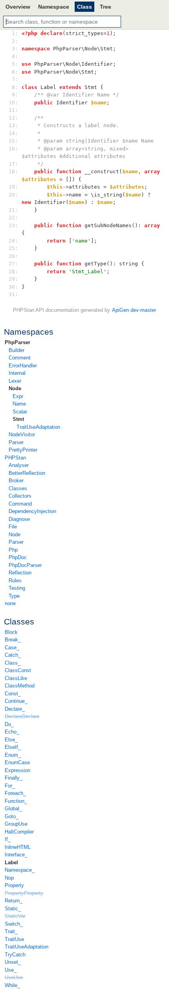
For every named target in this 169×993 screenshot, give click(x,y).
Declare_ (15, 709)
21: (15, 210)
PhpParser (17, 342)
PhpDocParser (25, 565)
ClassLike (16, 678)
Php (13, 550)
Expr (18, 396)
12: (15, 118)
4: (15, 56)
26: (15, 256)
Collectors (20, 496)
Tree (105, 7)
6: (15, 72)
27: (15, 264)
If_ (8, 839)
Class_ (12, 663)
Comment (20, 358)
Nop (9, 878)
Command (20, 504)
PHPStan (15, 458)
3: (15, 49)
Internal (17, 373)
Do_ (9, 724)
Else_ (11, 740)
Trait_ (11, 931)
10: (15, 103)
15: (15, 141)
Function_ (16, 801)
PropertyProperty (24, 893)
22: (15, 217)
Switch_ (14, 924)
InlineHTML (18, 847)
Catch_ (13, 655)
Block (11, 632)
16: (15, 149)
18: (15, 171)
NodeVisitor (22, 434)
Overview (18, 7)
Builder (16, 350)
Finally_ (13, 778)
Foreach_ (15, 793)
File (13, 527)
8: (15, 87)
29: (15, 279)
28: (15, 271)
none (10, 603)
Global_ (13, 808)
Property (14, 885)
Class (84, 7)
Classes (18, 488)
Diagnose (19, 519)
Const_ (13, 694)
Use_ (11, 970)
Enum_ (13, 755)
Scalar (20, 412)
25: (15, 248)
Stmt (18, 419)
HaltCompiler (19, 832)
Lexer (15, 381)
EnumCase (17, 762)
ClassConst (18, 670)
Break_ (13, 640)
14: (15, 133)
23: (15, 225)
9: (15, 95)
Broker (16, 481)
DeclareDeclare (22, 716)
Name (19, 404)
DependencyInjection (32, 511)
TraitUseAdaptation (38, 427)
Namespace (53, 7)
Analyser (19, 465)
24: (15, 241)
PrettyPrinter (23, 450)
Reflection (20, 573)
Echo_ (12, 732)
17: (15, 164)
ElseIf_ (13, 747)
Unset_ (13, 962)
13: (15, 125)
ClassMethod (20, 686)
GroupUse (16, 824)
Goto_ (11, 816)
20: (15, 195)
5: (15, 64)
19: (15, 187)
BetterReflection (27, 473)
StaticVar (15, 916)
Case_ (12, 647)
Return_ (13, 901)
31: (15, 294)
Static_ (13, 908)
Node (15, 388)
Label (11, 862)
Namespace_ (20, 870)
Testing (17, 588)
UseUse (14, 977)
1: (15, 33)
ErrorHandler (23, 366)
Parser (16, 442)
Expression (17, 770)
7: (15, 79)
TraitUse (14, 939)
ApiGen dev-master (134, 310)
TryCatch (15, 955)
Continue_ (16, 701)
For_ (10, 786)
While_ (12, 985)
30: (15, 287)
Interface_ (16, 855)
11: (15, 110)
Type (14, 596)
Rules (15, 581)
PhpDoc (18, 557)
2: (15, 41)
